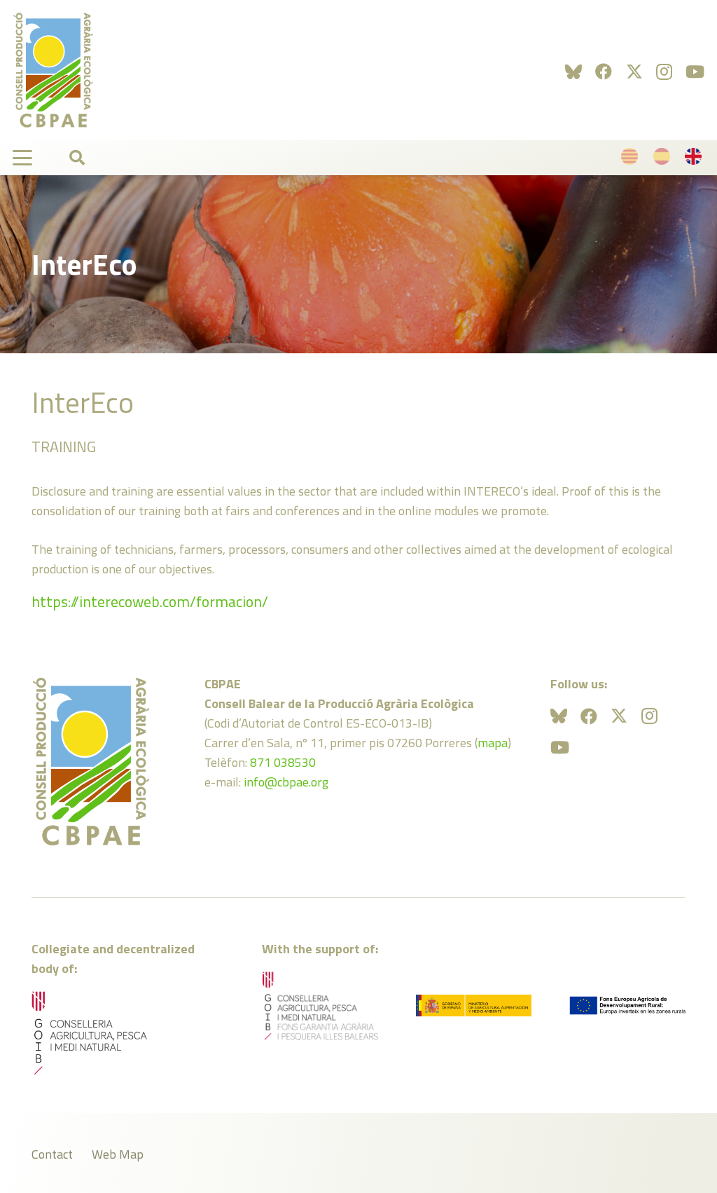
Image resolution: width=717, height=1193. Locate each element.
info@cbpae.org (286, 781)
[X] (634, 72)
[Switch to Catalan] (632, 159)
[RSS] (573, 71)
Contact (52, 1154)
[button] (23, 158)
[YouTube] (694, 71)
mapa (493, 742)
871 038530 (283, 762)
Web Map (118, 1154)
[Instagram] (664, 71)
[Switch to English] (695, 159)
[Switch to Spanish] (664, 159)
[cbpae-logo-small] (53, 70)
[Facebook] (603, 71)
